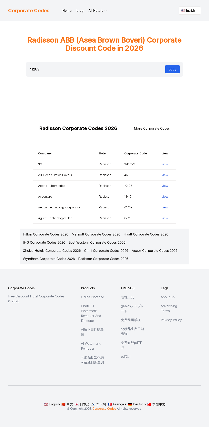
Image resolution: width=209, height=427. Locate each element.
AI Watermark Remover (91, 345)
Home (67, 11)
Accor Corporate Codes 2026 (155, 251)
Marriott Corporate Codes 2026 (96, 234)
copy (172, 69)
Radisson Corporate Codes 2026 (103, 259)
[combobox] (190, 11)
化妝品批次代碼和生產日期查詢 (92, 359)
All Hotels (95, 11)
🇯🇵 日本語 (82, 404)
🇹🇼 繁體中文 (156, 404)
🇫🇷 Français (117, 404)
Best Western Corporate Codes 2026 (97, 242)
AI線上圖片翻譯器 (92, 332)
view (165, 164)
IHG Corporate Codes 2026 (44, 242)
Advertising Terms (169, 308)
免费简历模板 (131, 320)
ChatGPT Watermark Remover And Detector (91, 313)
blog (80, 11)
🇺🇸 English (52, 404)
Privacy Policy (171, 320)
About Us (168, 297)
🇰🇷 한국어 (98, 404)
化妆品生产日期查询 (132, 331)
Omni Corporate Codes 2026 (106, 251)
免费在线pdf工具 (131, 345)
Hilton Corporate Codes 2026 (45, 234)
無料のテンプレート (132, 308)
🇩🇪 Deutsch (137, 404)
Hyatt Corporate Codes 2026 (146, 234)
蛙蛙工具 (127, 297)
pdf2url (126, 356)
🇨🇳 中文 (67, 404)
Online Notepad (92, 297)
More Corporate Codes (152, 128)
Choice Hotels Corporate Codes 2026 (52, 251)
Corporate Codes (21, 288)
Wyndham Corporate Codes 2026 (49, 259)
